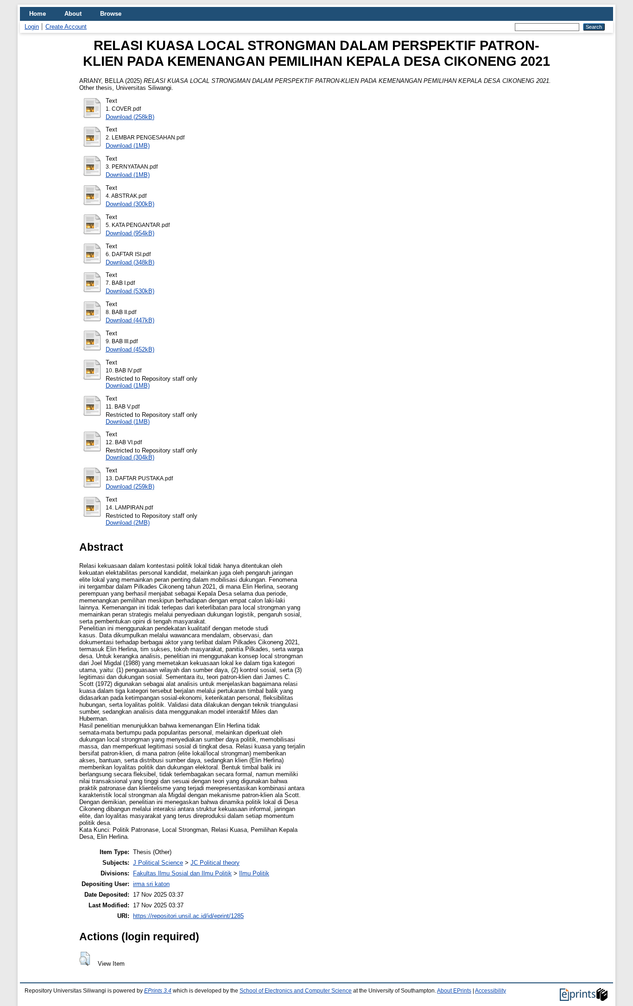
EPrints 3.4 (157, 990)
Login (32, 26)
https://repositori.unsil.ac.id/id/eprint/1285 (188, 915)
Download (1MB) (128, 145)
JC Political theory (215, 862)
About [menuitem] (73, 13)
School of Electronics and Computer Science (296, 990)
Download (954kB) (130, 233)
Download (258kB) (130, 116)
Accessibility (490, 990)
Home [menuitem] (37, 13)
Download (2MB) (128, 522)
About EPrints (454, 990)
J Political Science (158, 862)
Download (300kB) (130, 204)
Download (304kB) (130, 457)
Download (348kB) (130, 262)
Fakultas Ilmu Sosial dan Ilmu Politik (182, 873)
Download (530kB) (130, 291)
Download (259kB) (130, 486)
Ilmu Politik (254, 873)
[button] (84, 959)
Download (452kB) (130, 349)
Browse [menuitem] (110, 13)
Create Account (66, 26)
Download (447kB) (130, 320)
